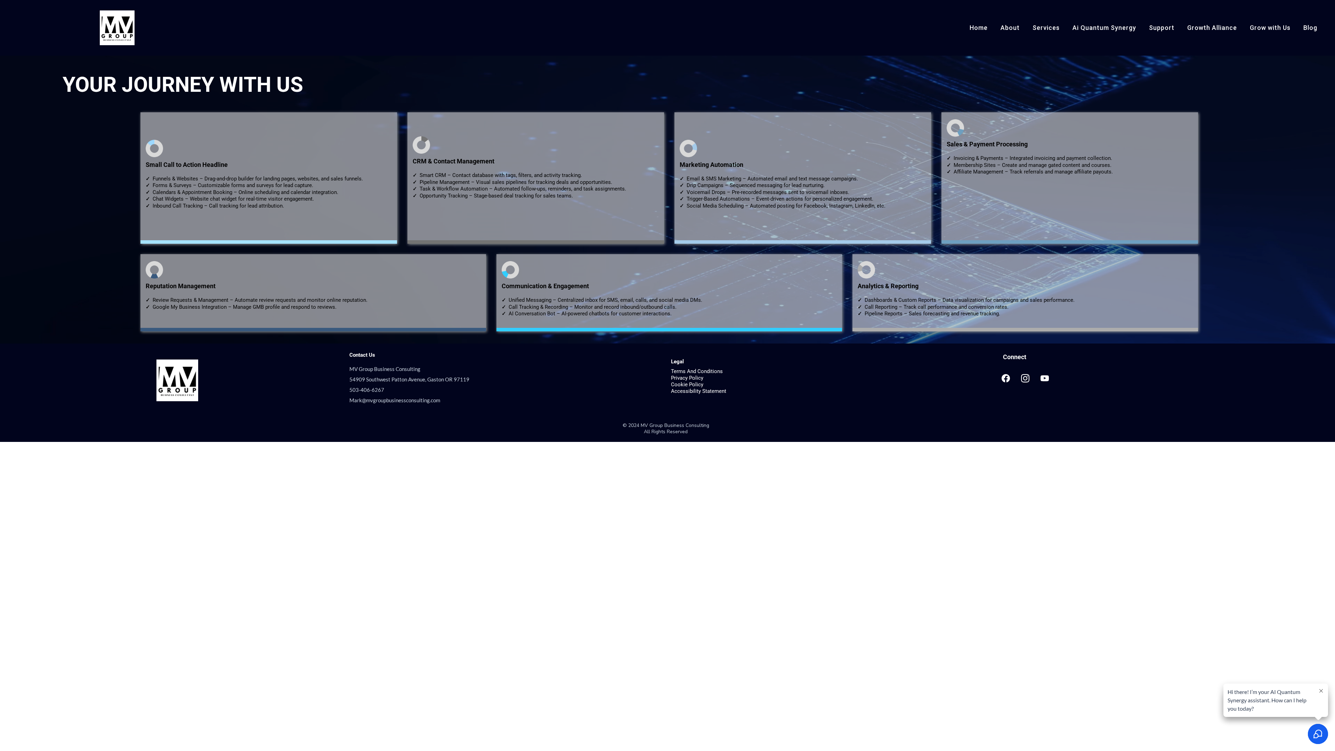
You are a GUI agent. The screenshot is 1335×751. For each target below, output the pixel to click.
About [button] (1010, 27)
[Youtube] (1044, 378)
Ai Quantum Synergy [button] (1104, 27)
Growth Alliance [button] (1212, 27)
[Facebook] (1006, 378)
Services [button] (1046, 27)
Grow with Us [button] (1270, 27)
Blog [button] (1310, 27)
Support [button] (1161, 27)
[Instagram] (1025, 378)
